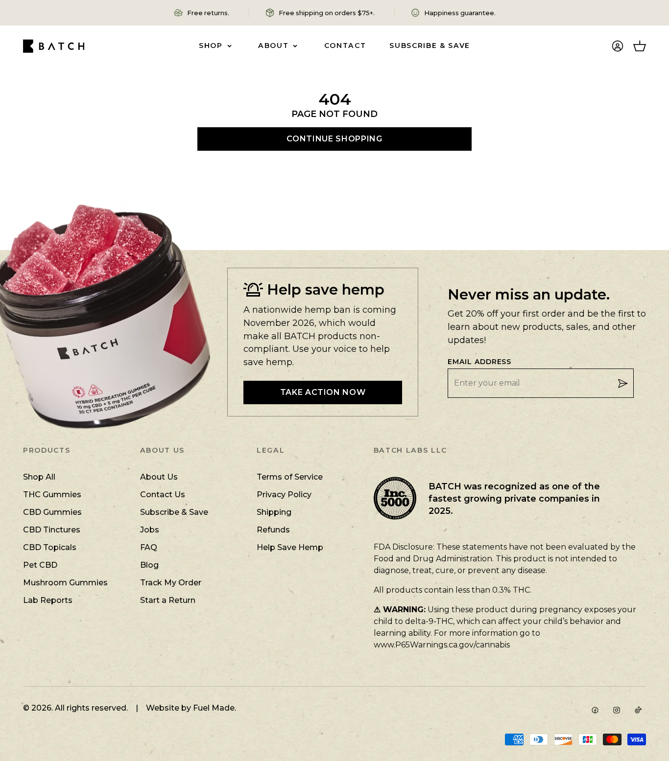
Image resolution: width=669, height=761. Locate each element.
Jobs (149, 529)
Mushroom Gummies (65, 582)
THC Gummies (52, 494)
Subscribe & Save (429, 45)
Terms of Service (290, 477)
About (273, 45)
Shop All (39, 477)
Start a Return (167, 600)
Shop (211, 45)
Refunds (273, 529)
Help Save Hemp (290, 547)
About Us (159, 477)
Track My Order (170, 582)
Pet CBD (40, 565)
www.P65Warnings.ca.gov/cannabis (442, 644)
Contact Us (162, 494)
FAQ (148, 547)
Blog (149, 565)
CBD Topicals (49, 547)
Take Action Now (323, 392)
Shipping (274, 512)
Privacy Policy (284, 494)
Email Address (479, 362)
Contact (345, 45)
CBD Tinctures (51, 529)
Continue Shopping (334, 138)
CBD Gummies (52, 512)
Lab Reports (47, 600)
